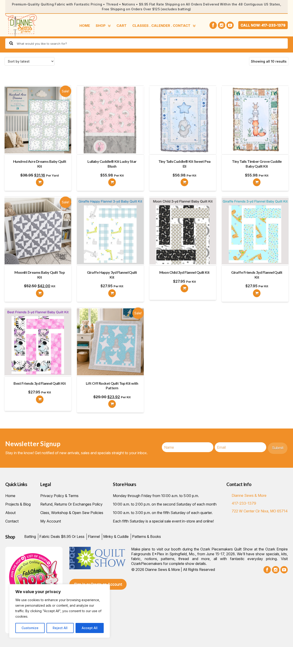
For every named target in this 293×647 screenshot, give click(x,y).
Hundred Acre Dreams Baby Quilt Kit (39, 163)
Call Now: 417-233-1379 (263, 25)
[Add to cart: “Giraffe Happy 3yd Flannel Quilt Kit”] (112, 293)
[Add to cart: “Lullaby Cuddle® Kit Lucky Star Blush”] (112, 182)
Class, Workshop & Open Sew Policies (71, 512)
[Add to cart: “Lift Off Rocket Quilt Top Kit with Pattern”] (112, 404)
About (10, 512)
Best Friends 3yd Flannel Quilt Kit (40, 383)
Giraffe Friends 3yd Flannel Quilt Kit (256, 274)
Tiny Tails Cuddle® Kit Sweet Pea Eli (184, 163)
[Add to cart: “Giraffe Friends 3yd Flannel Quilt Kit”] (256, 293)
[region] (59, 611)
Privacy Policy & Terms (59, 495)
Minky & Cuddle (116, 536)
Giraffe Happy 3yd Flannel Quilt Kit (112, 274)
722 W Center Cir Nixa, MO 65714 (260, 511)
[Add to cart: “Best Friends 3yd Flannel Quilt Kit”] (39, 399)
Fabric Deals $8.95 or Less (61, 536)
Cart (122, 25)
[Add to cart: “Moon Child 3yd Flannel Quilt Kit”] (184, 288)
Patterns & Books (146, 536)
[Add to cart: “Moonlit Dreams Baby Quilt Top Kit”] (39, 293)
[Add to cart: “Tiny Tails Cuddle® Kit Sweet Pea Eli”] (184, 182)
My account (50, 521)
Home (84, 25)
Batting (30, 536)
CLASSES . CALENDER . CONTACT (161, 25)
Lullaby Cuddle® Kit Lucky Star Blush (111, 163)
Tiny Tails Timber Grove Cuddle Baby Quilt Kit (257, 163)
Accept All (90, 628)
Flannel (94, 536)
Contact (12, 521)
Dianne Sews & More (249, 495)
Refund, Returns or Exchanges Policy (71, 504)
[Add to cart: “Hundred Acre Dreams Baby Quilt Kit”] (39, 182)
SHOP (101, 25)
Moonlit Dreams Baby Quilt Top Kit (39, 274)
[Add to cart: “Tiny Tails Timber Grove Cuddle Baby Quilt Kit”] (256, 182)
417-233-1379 (244, 503)
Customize (30, 628)
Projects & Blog (18, 504)
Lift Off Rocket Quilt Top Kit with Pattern (112, 385)
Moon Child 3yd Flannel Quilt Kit (184, 272)
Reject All (60, 628)
